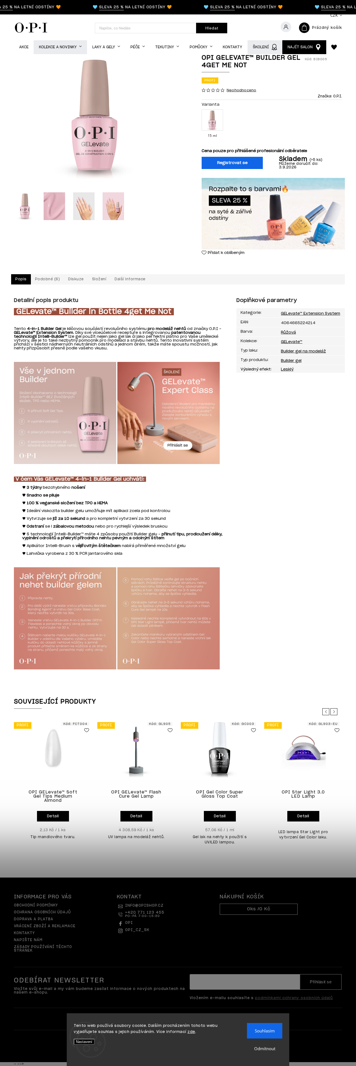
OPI (129, 923)
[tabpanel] (53, 782)
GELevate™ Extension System (310, 314)
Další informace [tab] (130, 279)
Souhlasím (265, 1031)
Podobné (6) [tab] (47, 279)
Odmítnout (264, 1048)
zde (191, 1032)
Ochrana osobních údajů (42, 912)
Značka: (330, 96)
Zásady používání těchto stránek (43, 948)
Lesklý (287, 369)
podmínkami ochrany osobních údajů (294, 998)
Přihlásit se (321, 982)
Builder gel (291, 361)
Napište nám (28, 940)
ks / (258, 909)
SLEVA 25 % (101, 7)
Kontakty (24, 933)
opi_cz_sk (137, 930)
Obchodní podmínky (36, 905)
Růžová (288, 332)
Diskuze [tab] (76, 279)
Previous (326, 712)
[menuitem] (24, 47)
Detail (53, 816)
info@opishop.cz (144, 906)
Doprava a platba (33, 919)
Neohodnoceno (241, 90)
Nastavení (84, 1042)
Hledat (211, 28)
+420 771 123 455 (144, 914)
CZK (334, 15)
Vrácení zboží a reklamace (45, 926)
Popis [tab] (21, 279)
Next (334, 712)
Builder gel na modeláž (303, 351)
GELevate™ (291, 342)
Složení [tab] (99, 279)
